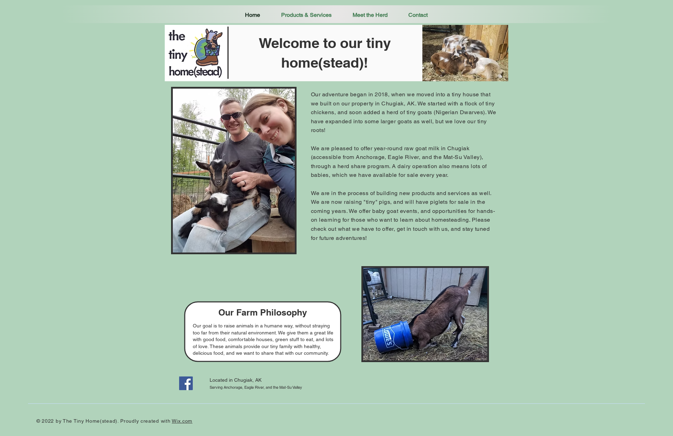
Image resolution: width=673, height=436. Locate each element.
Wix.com (182, 421)
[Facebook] (186, 383)
